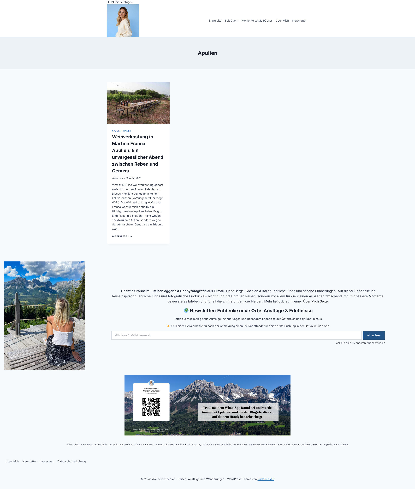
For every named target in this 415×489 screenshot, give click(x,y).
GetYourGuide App (317, 326)
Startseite (215, 20)
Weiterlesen (122, 236)
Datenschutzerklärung (71, 461)
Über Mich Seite (315, 301)
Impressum (47, 461)
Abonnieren (374, 335)
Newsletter (299, 20)
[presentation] (138, 103)
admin (119, 178)
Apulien (116, 131)
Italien (127, 131)
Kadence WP (266, 479)
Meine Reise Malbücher (257, 20)
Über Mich (282, 20)
